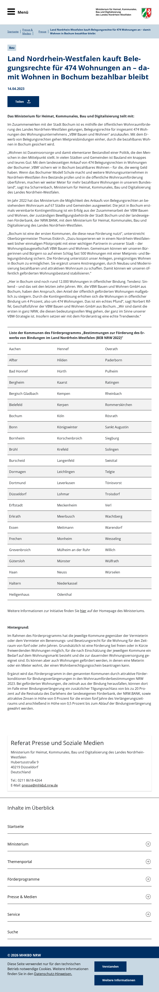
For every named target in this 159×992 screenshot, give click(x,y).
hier (83, 611)
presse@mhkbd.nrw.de (40, 785)
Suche (12, 931)
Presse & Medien (27, 31)
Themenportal (19, 861)
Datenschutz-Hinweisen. (53, 974)
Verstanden (110, 966)
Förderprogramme (23, 879)
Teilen (19, 102)
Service (13, 914)
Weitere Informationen (118, 980)
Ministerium (18, 844)
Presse (42, 31)
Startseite (13, 31)
